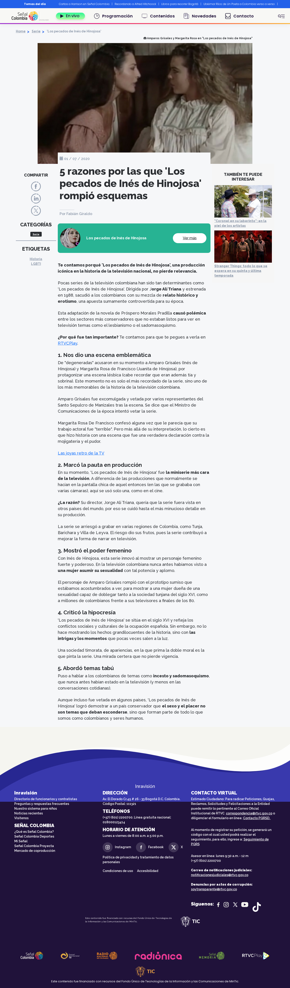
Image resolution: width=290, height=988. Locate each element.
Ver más (190, 238)
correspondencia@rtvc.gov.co (249, 813)
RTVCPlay (67, 343)
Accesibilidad (148, 871)
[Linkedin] (36, 198)
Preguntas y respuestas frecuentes (41, 804)
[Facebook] (36, 186)
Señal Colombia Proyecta (34, 846)
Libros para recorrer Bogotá (179, 4)
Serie (36, 31)
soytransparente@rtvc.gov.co (214, 889)
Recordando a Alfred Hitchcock (135, 4)
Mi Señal (20, 841)
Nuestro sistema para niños (35, 808)
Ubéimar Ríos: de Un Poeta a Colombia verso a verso (239, 4)
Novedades (204, 16)
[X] (36, 210)
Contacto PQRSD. (257, 818)
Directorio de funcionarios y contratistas (45, 799)
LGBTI (36, 264)
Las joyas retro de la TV (81, 453)
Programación (117, 16)
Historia (36, 259)
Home (21, 31)
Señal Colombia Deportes (34, 836)
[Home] (32, 16)
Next (282, 4)
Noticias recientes (28, 813)
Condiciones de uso (118, 871)
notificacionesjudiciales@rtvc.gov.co (219, 875)
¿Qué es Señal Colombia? (34, 831)
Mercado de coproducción (34, 850)
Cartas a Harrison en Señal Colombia (84, 4)
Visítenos (21, 818)
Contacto (243, 16)
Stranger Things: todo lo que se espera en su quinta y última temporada (240, 270)
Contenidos (162, 16)
